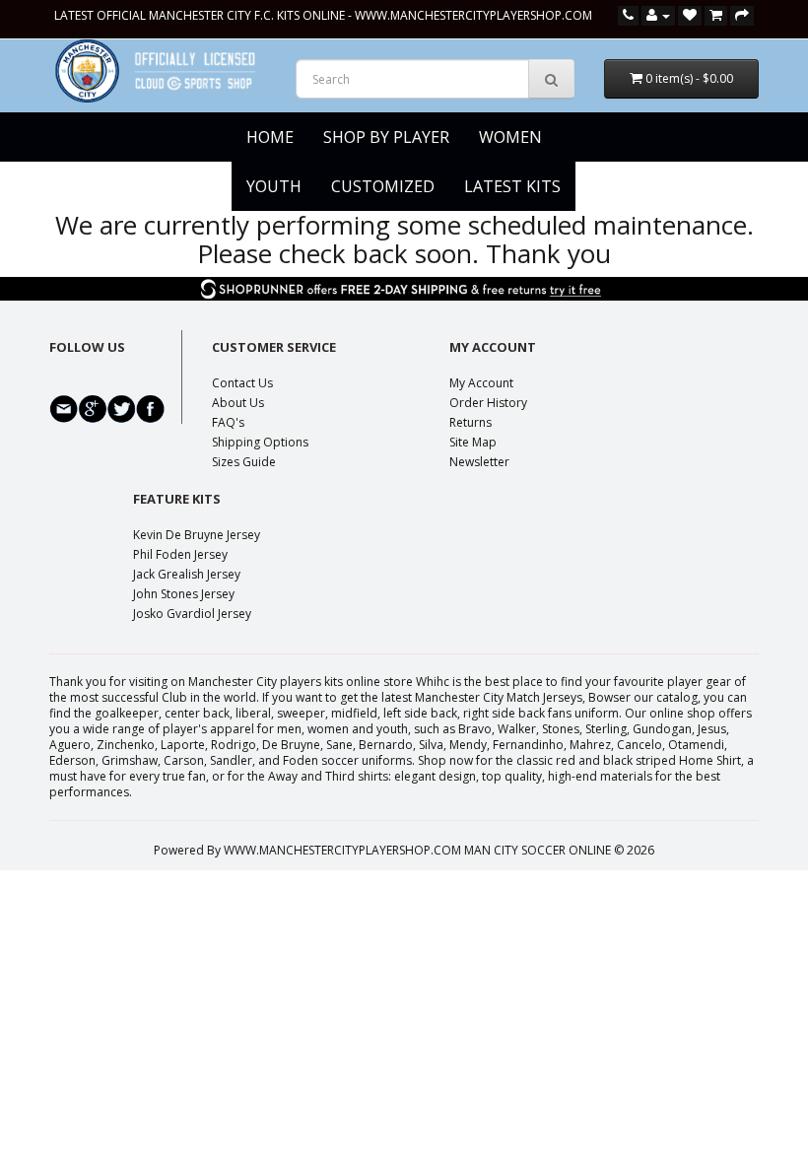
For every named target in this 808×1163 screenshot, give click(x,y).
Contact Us (242, 383)
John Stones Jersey (184, 593)
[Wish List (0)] (690, 15)
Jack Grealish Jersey (186, 574)
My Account (481, 383)
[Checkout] (742, 15)
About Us (238, 402)
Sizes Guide (244, 461)
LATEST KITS (512, 186)
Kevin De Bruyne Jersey (196, 534)
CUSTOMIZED (383, 186)
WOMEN (510, 137)
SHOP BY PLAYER (386, 137)
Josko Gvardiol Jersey (192, 613)
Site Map (473, 442)
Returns (470, 422)
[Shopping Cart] (715, 15)
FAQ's (228, 422)
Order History (488, 402)
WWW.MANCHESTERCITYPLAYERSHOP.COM (473, 15)
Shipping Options (260, 442)
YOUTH (274, 186)
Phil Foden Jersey (180, 554)
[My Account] (658, 15)
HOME (270, 137)
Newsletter (479, 461)
